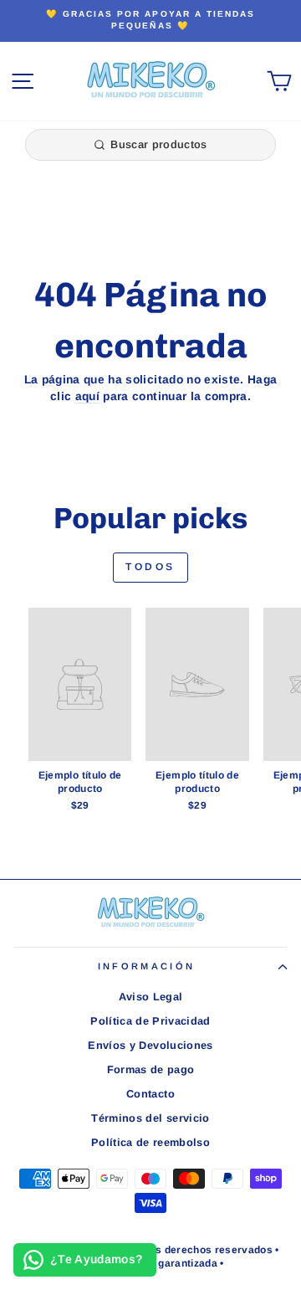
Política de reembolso (150, 1142)
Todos (150, 567)
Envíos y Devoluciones (150, 1045)
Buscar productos (158, 144)
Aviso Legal (151, 996)
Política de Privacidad (150, 1021)
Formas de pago (151, 1069)
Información (146, 966)
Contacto (150, 1093)
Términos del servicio (150, 1118)
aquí (87, 396)
